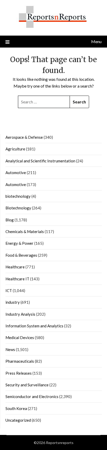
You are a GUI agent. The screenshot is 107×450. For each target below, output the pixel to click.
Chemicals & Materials (24, 231)
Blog (9, 219)
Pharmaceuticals (19, 361)
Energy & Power (19, 243)
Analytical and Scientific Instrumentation (40, 160)
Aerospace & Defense (24, 137)
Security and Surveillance (27, 384)
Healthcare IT (17, 278)
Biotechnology (18, 208)
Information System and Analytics (34, 325)
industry (12, 302)
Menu (96, 41)
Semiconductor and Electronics (31, 396)
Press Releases (18, 373)
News (10, 349)
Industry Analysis (20, 314)
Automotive (15, 172)
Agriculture (15, 149)
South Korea (16, 408)
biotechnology (18, 196)
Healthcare (15, 266)
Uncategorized (18, 420)
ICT (8, 290)
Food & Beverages (21, 255)
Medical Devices (19, 337)
